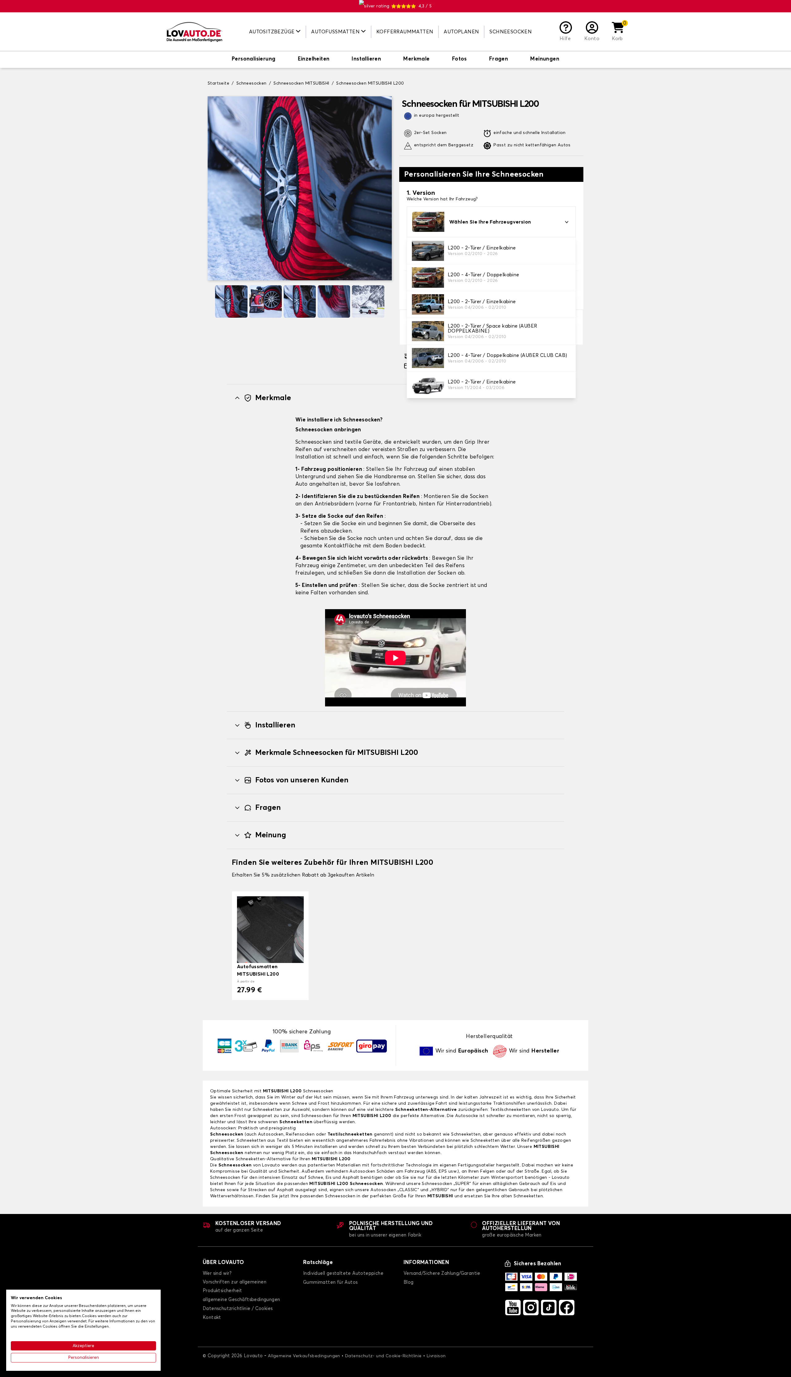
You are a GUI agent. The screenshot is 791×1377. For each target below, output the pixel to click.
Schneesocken (510, 31)
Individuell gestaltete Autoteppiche (343, 1273)
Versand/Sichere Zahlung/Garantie (442, 1273)
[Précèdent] (210, 301)
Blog (409, 1282)
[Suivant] (389, 301)
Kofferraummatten (404, 31)
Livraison (436, 1356)
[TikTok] (548, 1307)
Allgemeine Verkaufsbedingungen (304, 1356)
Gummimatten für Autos (330, 1282)
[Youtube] (513, 1307)
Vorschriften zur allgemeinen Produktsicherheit (234, 1286)
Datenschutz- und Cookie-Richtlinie (383, 1356)
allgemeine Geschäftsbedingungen (241, 1299)
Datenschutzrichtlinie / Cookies (238, 1308)
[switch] (253, 59)
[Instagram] (531, 1307)
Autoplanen (461, 31)
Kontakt (212, 1317)
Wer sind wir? (217, 1273)
